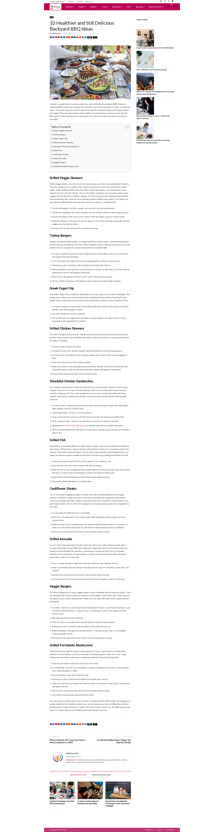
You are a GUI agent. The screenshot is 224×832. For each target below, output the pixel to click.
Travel (104, 6)
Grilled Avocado (59, 158)
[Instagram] (161, 1)
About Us (71, 1)
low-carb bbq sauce (76, 425)
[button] (171, 5)
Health (81, 6)
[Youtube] (172, 1)
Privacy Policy (169, 830)
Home (52, 14)
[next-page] (54, 810)
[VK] (84, 38)
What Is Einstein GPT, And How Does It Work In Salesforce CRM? (67, 741)
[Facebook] (52, 38)
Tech (128, 6)
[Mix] (79, 38)
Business (140, 6)
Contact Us (79, 1)
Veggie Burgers (59, 162)
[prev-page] (51, 810)
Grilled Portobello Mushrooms (66, 166)
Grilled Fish (57, 150)
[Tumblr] (73, 38)
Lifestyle (69, 6)
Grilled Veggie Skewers (62, 131)
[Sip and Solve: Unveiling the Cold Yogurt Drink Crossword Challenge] (118, 790)
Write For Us (89, 1)
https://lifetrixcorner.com (73, 756)
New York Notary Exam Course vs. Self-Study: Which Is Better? (153, 117)
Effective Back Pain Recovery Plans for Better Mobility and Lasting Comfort (153, 141)
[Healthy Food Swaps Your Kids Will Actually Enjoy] (62, 790)
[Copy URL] (95, 38)
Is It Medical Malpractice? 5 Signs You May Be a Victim (114, 741)
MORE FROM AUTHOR (101, 775)
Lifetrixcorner (56, 33)
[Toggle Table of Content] (125, 127)
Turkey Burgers (59, 134)
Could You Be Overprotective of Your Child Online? (155, 48)
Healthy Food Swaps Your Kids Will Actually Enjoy (62, 802)
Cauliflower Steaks (61, 154)
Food (58, 14)
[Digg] (89, 38)
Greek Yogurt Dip (60, 138)
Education (116, 6)
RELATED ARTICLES (78, 775)
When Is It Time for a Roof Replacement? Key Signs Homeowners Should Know (155, 93)
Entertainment (155, 6)
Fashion (92, 6)
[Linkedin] (62, 38)
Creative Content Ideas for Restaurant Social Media (88, 802)
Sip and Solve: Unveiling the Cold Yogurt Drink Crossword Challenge (117, 803)
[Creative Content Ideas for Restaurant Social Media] (90, 790)
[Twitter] (168, 1)
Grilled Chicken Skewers (63, 142)
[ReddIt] (68, 38)
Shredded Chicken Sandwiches (66, 146)
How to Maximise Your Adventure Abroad (151, 70)
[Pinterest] (165, 1)
